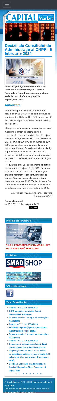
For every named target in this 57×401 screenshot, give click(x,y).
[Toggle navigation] (7, 4)
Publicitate (11, 255)
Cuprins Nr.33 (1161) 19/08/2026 (23, 324)
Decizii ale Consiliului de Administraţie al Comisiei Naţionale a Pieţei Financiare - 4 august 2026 (27, 367)
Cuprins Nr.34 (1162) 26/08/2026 (23, 308)
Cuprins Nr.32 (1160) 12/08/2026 (23, 341)
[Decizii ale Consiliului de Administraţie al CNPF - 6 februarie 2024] (24, 71)
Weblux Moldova (24, 396)
